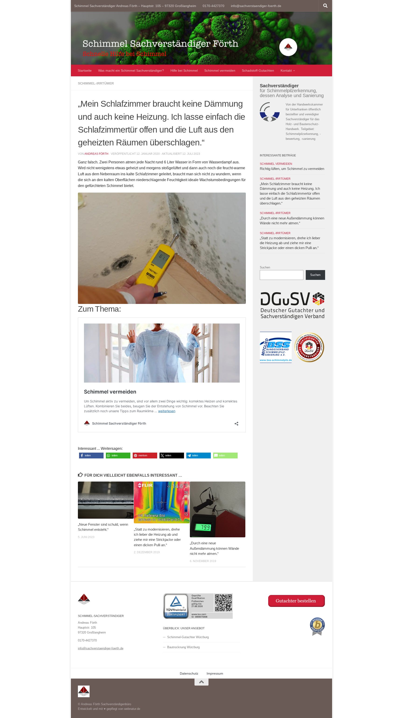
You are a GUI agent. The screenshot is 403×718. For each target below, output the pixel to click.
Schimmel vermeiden (219, 70)
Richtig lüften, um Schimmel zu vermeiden (292, 169)
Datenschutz (189, 673)
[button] (91, 455)
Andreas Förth (96, 153)
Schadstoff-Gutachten (258, 70)
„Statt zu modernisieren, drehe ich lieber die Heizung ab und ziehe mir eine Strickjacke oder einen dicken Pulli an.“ (290, 243)
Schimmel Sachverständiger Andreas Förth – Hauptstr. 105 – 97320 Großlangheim (135, 6)
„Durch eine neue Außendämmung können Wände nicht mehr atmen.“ (214, 548)
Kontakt (286, 70)
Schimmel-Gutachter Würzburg (188, 637)
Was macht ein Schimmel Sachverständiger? (131, 70)
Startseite (85, 70)
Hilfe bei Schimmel (184, 70)
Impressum (215, 673)
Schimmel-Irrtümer (96, 83)
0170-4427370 (213, 6)
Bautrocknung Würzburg (183, 647)
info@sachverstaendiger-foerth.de (256, 6)
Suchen (265, 267)
